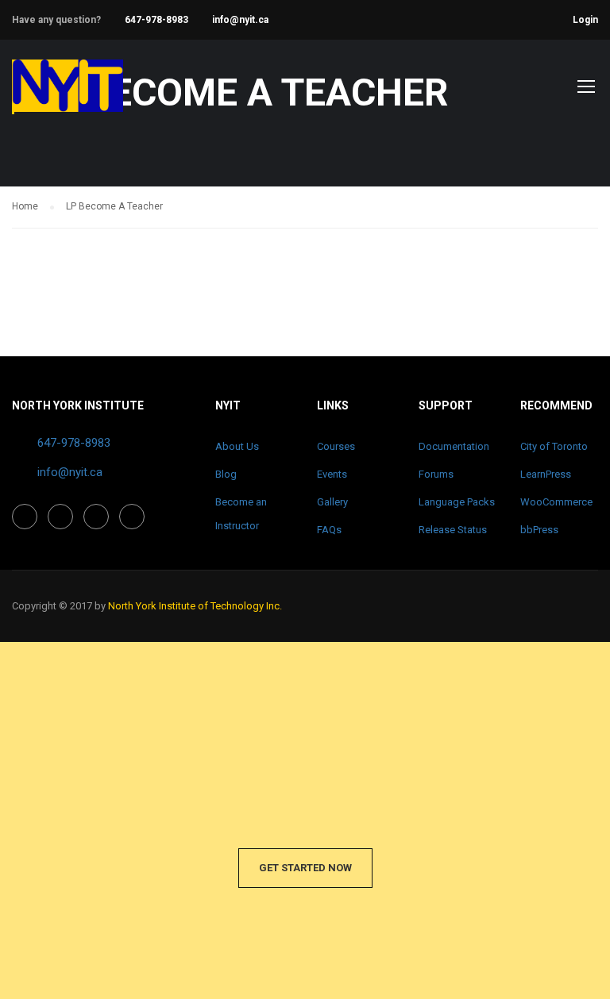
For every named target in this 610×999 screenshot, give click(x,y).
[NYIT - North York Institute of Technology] (67, 94)
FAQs (329, 530)
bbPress (539, 530)
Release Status (453, 530)
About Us (237, 446)
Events (332, 474)
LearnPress (545, 474)
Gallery (332, 502)
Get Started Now (305, 868)
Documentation (454, 446)
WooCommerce (556, 502)
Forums (436, 474)
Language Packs (457, 502)
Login (585, 19)
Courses (336, 446)
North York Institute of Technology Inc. (195, 606)
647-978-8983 (156, 19)
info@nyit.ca (240, 19)
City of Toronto (554, 446)
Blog (226, 474)
